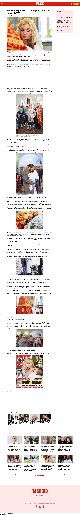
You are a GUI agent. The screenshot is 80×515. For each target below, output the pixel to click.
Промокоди (52, 503)
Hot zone (50, 6)
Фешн (31, 6)
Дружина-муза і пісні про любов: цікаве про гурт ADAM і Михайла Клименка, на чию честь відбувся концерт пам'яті (64, 15)
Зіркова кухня (40, 6)
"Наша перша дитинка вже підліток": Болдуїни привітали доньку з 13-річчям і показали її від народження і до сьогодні (65, 449)
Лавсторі (46, 6)
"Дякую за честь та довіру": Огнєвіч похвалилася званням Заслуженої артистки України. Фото (30, 468)
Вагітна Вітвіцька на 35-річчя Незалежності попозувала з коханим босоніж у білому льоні (64, 467)
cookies (11, 513)
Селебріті (23, 6)
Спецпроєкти (56, 6)
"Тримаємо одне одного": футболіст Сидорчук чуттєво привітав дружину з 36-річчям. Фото (48, 467)
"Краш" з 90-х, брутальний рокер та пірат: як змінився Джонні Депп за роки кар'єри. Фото (64, 22)
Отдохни (29, 66)
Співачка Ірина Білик (12, 55)
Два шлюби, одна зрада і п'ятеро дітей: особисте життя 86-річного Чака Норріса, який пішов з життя (64, 28)
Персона (59, 11)
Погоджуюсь (3, 514)
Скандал (27, 6)
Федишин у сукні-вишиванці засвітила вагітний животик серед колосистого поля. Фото (14, 448)
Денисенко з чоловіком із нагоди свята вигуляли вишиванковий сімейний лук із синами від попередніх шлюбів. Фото (48, 449)
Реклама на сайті (28, 503)
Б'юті (35, 6)
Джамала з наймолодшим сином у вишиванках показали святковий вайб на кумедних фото (14, 467)
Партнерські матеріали (44, 503)
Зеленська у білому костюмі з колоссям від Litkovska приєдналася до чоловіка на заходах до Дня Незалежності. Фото (31, 449)
